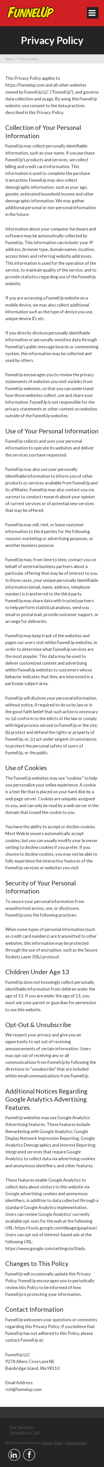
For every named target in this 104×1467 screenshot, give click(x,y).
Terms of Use (76, 1443)
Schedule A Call (24, 1433)
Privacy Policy (29, 59)
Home (12, 59)
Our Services (21, 1427)
